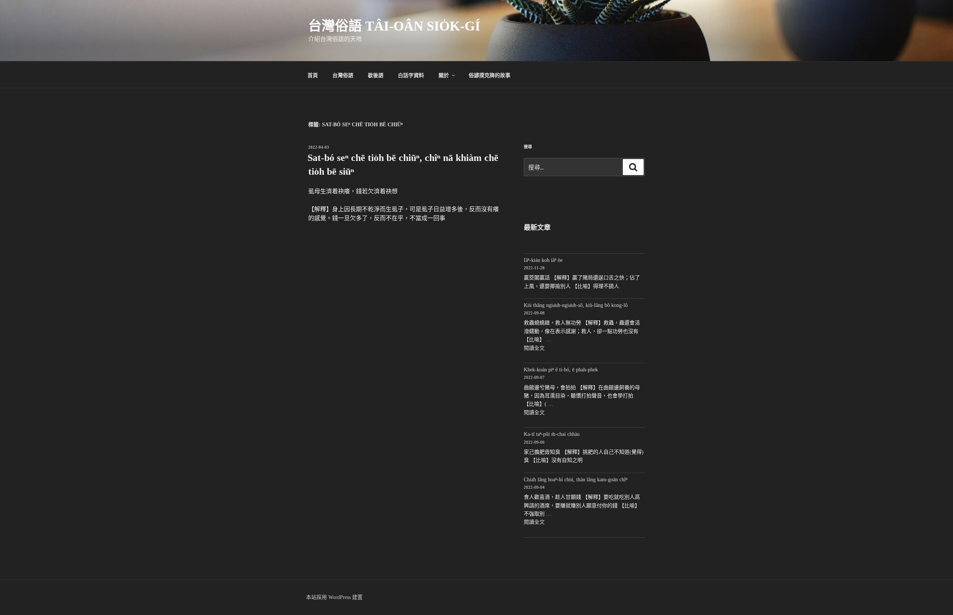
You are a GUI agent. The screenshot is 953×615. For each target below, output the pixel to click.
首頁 (312, 75)
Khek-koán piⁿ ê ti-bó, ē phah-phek (561, 370)
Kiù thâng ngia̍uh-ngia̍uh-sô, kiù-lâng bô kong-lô (576, 305)
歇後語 (375, 75)
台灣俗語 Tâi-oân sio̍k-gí (394, 26)
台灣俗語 (342, 75)
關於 (444, 75)
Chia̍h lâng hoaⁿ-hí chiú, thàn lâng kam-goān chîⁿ (575, 479)
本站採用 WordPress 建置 (334, 597)
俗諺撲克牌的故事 (489, 75)
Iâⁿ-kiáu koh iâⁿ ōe (543, 260)
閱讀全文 (534, 348)
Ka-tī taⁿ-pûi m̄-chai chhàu (552, 434)
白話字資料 (411, 75)
